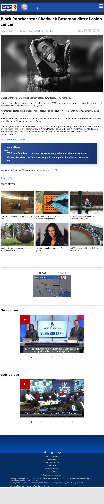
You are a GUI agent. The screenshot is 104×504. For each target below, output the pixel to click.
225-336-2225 (63, 479)
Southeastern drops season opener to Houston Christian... (16, 249)
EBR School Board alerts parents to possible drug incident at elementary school (47, 153)
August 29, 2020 (50, 170)
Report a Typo (7, 178)
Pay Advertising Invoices (52, 475)
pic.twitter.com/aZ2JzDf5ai (13, 139)
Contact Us (52, 466)
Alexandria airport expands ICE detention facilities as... (82, 217)
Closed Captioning (52, 457)
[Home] (9, 7)
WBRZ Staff (49, 31)
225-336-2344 (33, 481)
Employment (52, 460)
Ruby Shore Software (41, 486)
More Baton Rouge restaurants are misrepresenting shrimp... (50, 217)
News (24, 31)
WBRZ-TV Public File (52, 463)
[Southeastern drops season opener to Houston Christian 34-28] (17, 234)
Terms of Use (52, 472)
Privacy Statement (52, 469)
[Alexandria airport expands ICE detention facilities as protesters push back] (86, 202)
